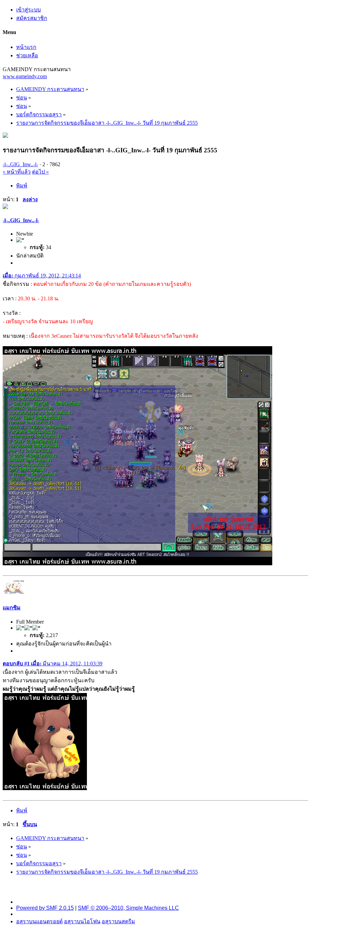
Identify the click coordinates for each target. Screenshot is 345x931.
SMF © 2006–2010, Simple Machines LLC (128, 908)
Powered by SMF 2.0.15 (45, 908)
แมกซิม (12, 607)
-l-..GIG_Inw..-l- (20, 164)
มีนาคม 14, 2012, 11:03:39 (52, 663)
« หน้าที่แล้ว (17, 172)
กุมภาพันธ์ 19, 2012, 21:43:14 (42, 275)
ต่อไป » (40, 172)
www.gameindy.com (25, 76)
